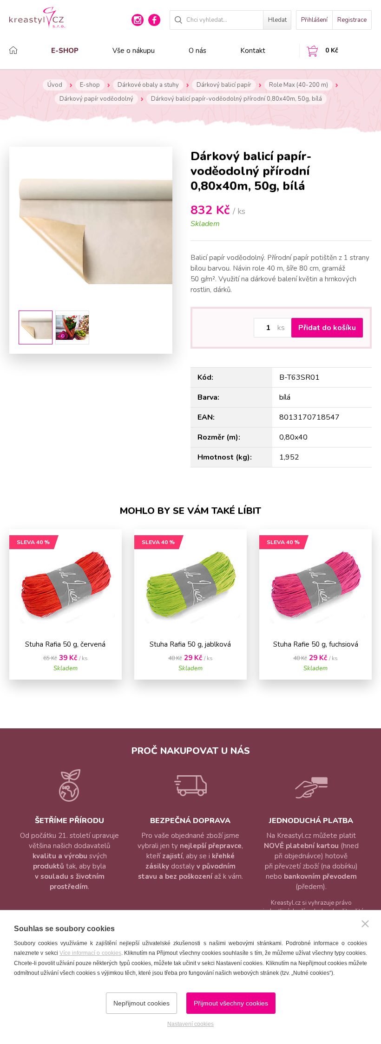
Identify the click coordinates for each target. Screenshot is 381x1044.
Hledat (277, 20)
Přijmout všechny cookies (231, 1003)
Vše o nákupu (133, 50)
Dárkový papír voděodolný (96, 99)
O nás (197, 50)
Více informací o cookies (90, 953)
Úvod (54, 85)
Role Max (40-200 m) (298, 85)
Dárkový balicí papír (224, 85)
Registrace (352, 20)
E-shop (65, 50)
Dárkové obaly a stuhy (148, 85)
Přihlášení (314, 20)
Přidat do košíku (327, 328)
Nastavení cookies (190, 1024)
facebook (154, 20)
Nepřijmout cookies (141, 1003)
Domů (26, 50)
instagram (137, 20)
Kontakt (252, 50)
